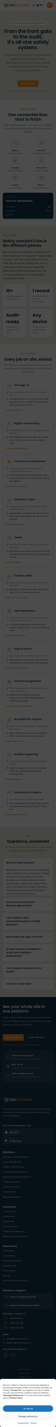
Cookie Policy (23, 1423)
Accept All (28, 1408)
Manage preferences (28, 1416)
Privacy (34, 1423)
